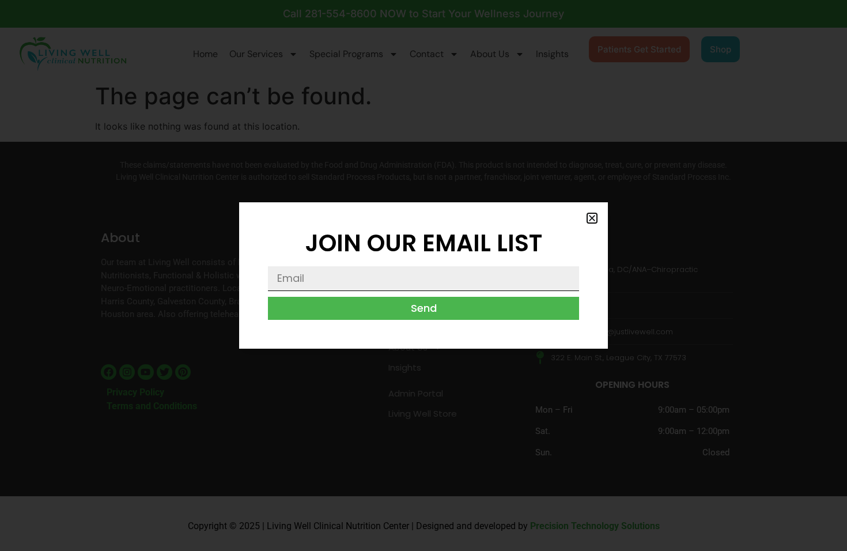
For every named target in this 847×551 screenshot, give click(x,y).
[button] (592, 218)
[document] (423, 275)
